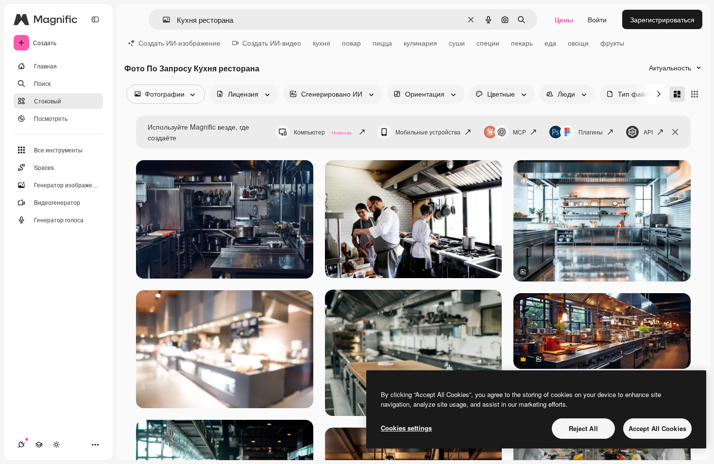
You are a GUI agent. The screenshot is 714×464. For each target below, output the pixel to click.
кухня (321, 43)
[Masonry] (677, 94)
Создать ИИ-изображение (179, 43)
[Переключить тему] (56, 444)
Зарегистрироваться (662, 19)
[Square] (694, 94)
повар (351, 43)
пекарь (522, 43)
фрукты (612, 43)
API (648, 132)
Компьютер (323, 132)
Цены (564, 19)
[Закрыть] (675, 132)
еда (550, 43)
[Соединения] (21, 444)
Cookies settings (406, 427)
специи (487, 43)
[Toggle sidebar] (95, 19)
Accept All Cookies (657, 428)
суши (457, 43)
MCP (519, 132)
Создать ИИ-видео (271, 43)
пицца (382, 43)
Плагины (590, 132)
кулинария (420, 43)
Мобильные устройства (427, 132)
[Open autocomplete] (162, 19)
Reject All (583, 428)
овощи (578, 43)
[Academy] (39, 444)
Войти (597, 19)
